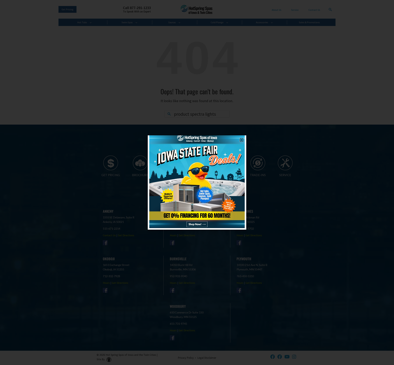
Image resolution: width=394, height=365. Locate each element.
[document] (197, 182)
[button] (241, 140)
